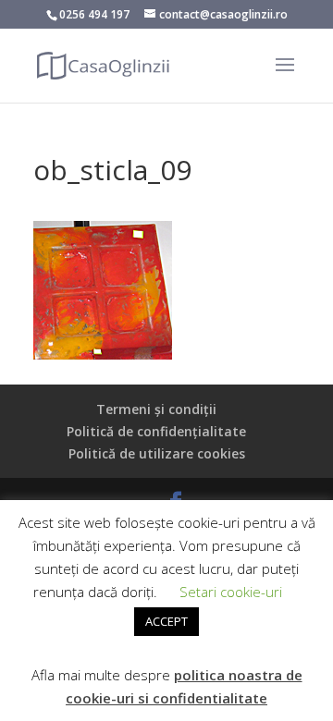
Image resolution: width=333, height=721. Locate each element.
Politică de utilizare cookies (156, 453)
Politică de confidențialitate (156, 431)
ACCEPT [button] (166, 621)
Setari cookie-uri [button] (230, 591)
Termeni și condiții (156, 409)
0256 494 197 (94, 14)
